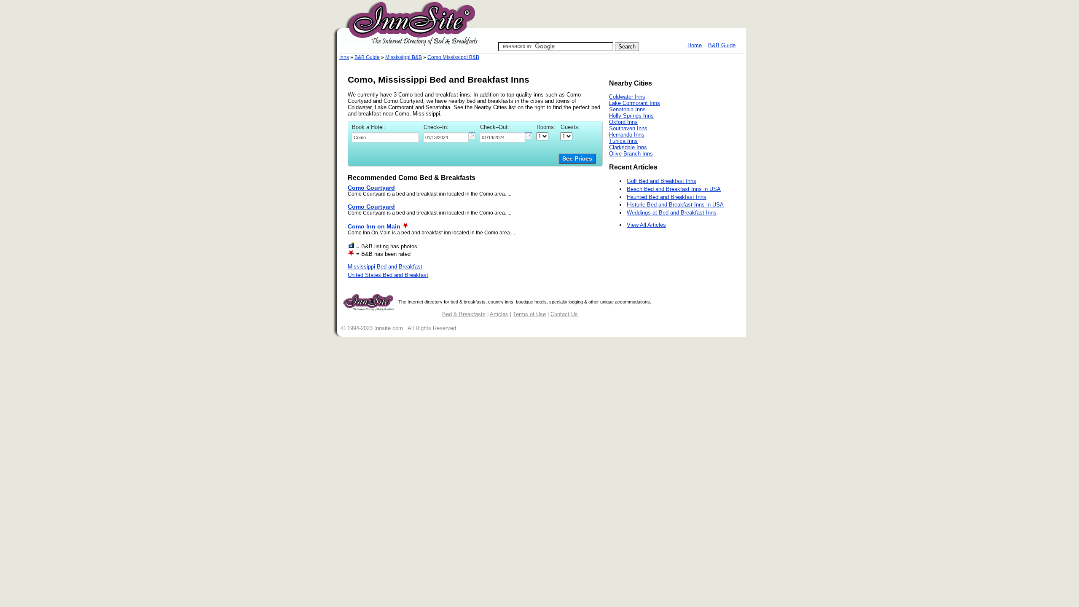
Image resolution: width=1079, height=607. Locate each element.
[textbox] (385, 137)
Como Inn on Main (374, 226)
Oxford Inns (623, 122)
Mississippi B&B (403, 57)
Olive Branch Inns (631, 153)
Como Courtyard (371, 187)
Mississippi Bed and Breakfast (385, 266)
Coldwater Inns (627, 97)
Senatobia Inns (627, 109)
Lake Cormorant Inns (634, 103)
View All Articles (646, 225)
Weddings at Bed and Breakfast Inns (672, 212)
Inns (344, 57)
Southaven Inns (628, 128)
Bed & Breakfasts (464, 314)
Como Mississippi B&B (453, 57)
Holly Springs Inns (631, 116)
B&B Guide (721, 45)
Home (694, 45)
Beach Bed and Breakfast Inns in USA (674, 189)
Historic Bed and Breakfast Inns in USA (675, 204)
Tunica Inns (623, 141)
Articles (499, 314)
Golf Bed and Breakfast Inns (661, 181)
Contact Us (564, 314)
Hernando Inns (626, 135)
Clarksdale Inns (628, 147)
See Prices (577, 159)
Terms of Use (529, 314)
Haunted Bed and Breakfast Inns (666, 197)
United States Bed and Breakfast (388, 275)
